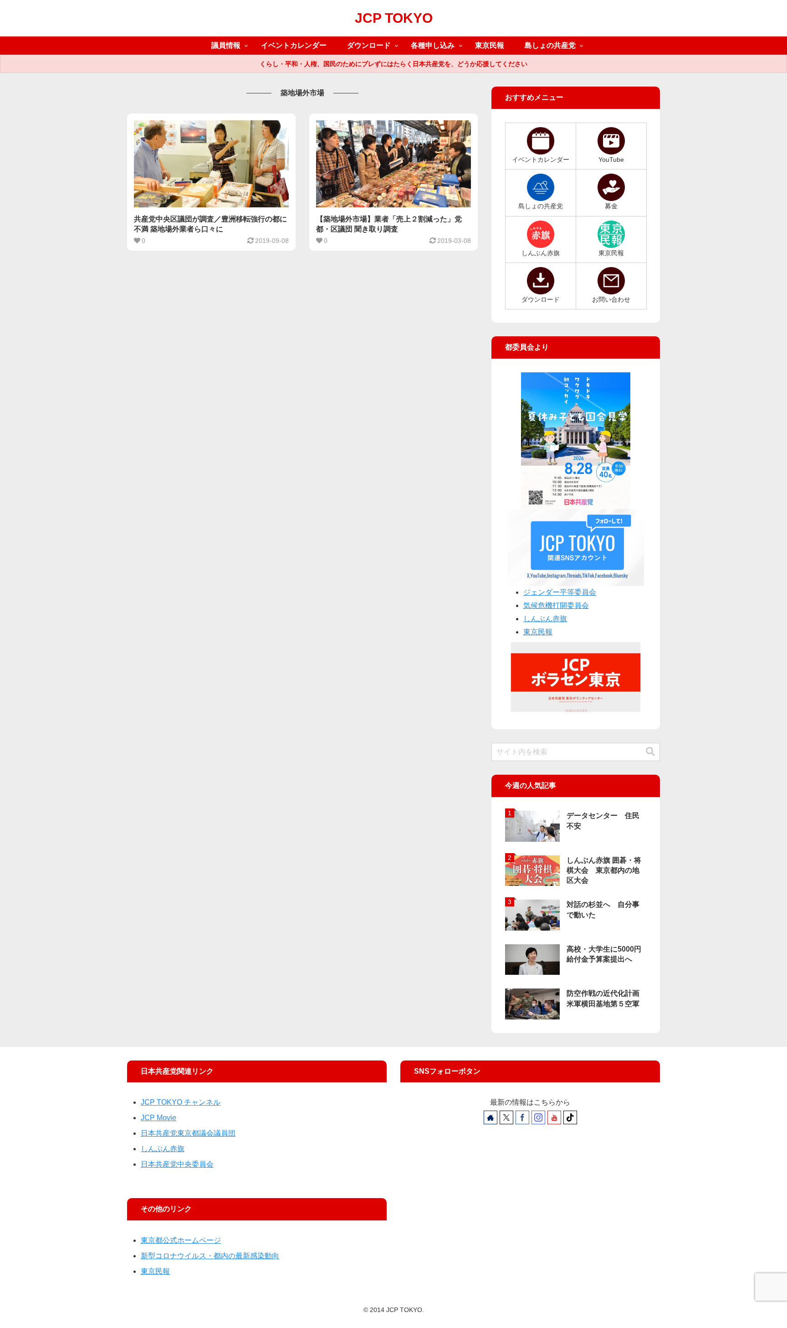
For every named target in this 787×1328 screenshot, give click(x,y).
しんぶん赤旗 (545, 619)
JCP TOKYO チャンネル (180, 1102)
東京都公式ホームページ (181, 1240)
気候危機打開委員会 (556, 605)
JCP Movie (158, 1118)
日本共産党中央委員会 (177, 1164)
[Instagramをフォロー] (538, 1117)
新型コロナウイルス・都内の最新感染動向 (210, 1256)
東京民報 (537, 632)
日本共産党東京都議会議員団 (188, 1133)
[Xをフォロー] (506, 1117)
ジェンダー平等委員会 (559, 592)
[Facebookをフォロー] (522, 1117)
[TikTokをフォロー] (570, 1117)
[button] (650, 751)
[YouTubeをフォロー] (554, 1117)
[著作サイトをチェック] (490, 1117)
